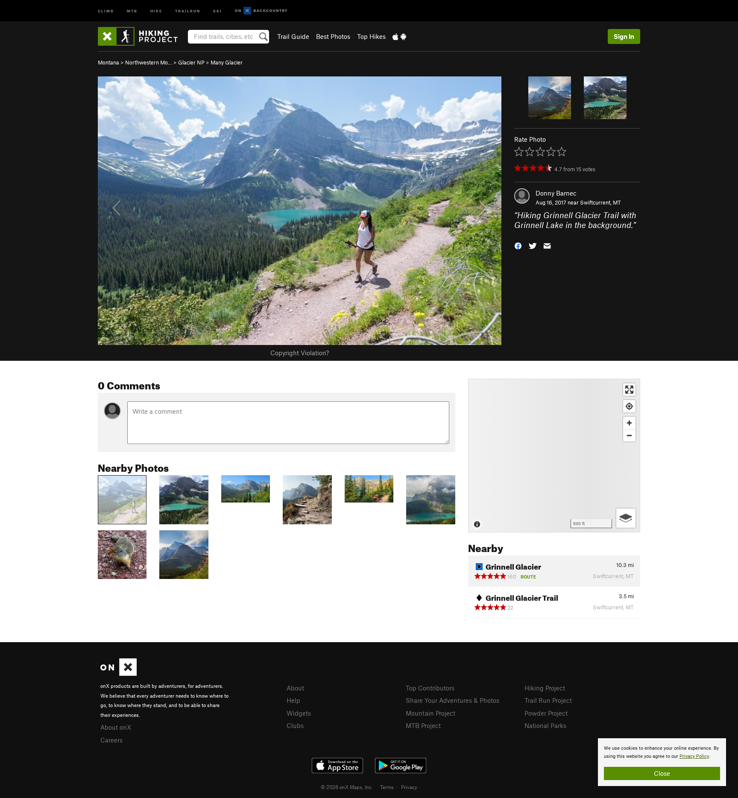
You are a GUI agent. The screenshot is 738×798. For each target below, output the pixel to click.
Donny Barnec (556, 193)
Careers (111, 740)
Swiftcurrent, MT (600, 202)
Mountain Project (430, 713)
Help (293, 700)
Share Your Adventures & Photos (452, 700)
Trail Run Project (548, 700)
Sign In (624, 36)
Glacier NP (191, 62)
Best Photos (333, 36)
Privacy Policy (694, 756)
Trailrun (187, 10)
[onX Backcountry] (261, 10)
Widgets (299, 713)
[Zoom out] (629, 435)
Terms (387, 787)
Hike (156, 10)
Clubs (295, 725)
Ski (217, 10)
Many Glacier (227, 62)
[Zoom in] (629, 423)
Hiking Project (544, 688)
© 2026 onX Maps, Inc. (347, 787)
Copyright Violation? (299, 353)
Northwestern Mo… (148, 62)
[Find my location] (629, 406)
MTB (132, 10)
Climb (106, 10)
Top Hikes (371, 36)
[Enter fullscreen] (629, 389)
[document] (662, 762)
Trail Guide (293, 36)
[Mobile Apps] (399, 36)
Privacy (409, 787)
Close (662, 773)
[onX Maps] (118, 673)
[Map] (554, 455)
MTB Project (423, 725)
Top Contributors (430, 688)
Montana (108, 62)
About (295, 688)
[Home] (142, 36)
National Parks (545, 725)
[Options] (626, 518)
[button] (518, 245)
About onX (115, 727)
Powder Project (546, 713)
